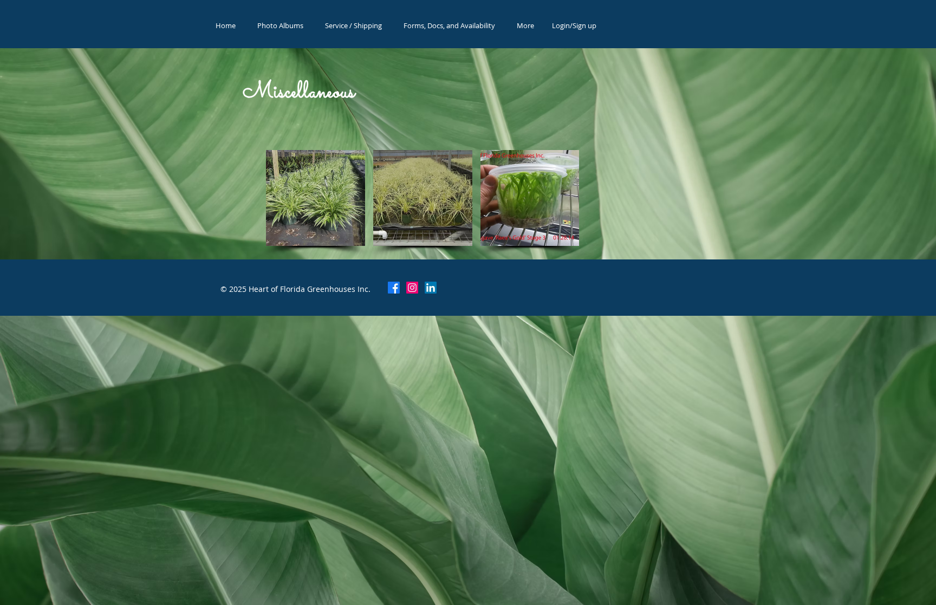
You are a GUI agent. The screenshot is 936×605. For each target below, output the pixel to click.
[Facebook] (394, 288)
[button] (315, 198)
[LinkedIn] (431, 288)
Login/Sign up (574, 25)
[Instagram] (412, 288)
